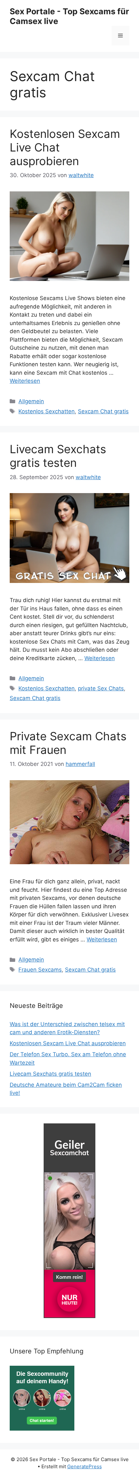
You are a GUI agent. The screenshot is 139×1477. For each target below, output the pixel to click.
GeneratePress (84, 1466)
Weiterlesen (25, 381)
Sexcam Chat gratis (103, 411)
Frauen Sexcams (40, 969)
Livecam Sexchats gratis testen (58, 455)
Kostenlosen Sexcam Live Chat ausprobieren (68, 1043)
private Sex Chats (101, 688)
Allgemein (31, 401)
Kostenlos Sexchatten (46, 411)
